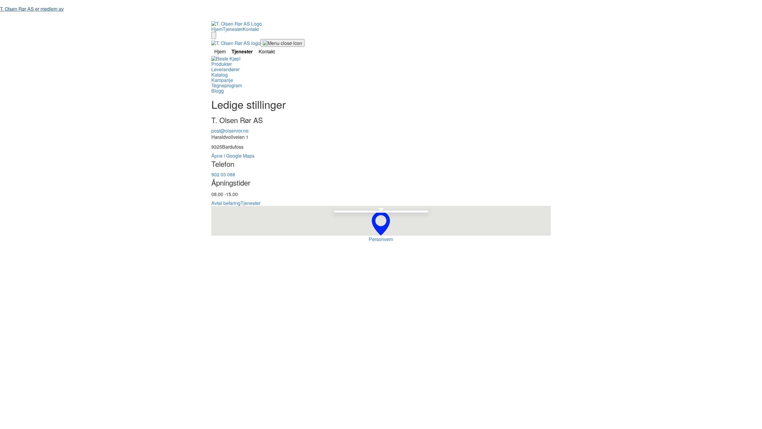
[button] (381, 224)
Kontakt (251, 29)
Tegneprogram (226, 85)
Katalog (219, 74)
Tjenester (233, 29)
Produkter (221, 63)
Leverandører (225, 69)
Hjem (217, 29)
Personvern (381, 239)
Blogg (217, 90)
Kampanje (222, 80)
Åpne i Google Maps (232, 155)
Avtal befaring (226, 203)
